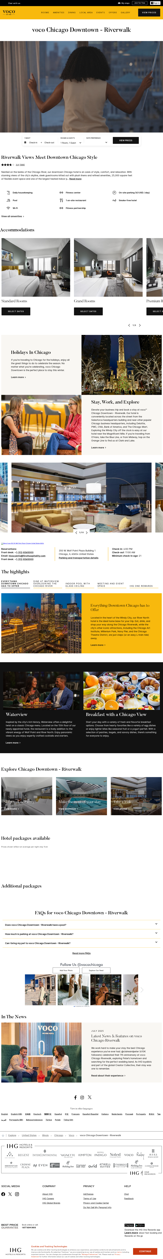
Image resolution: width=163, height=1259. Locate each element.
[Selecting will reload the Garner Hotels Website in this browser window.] (81, 1165)
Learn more (97, 645)
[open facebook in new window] (74, 1097)
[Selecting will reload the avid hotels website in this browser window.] (92, 1165)
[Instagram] (17, 1194)
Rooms (45, 12)
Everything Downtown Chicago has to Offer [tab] (15, 583)
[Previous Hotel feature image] (76, 532)
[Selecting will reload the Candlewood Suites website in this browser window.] (151, 1165)
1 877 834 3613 (29, 1227)
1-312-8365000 (24, 552)
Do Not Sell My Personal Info (97, 1207)
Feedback (129, 1198)
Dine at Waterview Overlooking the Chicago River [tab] (46, 583)
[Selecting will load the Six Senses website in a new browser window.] (10, 1154)
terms (119, 1252)
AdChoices (88, 1194)
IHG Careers (48, 1198)
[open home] (4, 1135)
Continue (145, 1251)
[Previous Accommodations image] (129, 325)
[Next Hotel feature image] (86, 532)
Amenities (58, 12)
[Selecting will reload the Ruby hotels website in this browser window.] (140, 1154)
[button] (155, 3)
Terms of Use (89, 1198)
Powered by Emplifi (82, 1006)
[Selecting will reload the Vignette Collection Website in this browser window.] (67, 1154)
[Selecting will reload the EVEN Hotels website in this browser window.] (40, 1165)
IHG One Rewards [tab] (141, 586)
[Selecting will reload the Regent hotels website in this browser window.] (23, 1154)
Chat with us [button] (14, 3)
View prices (125, 140)
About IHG (47, 1194)
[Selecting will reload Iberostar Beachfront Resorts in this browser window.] (11, 1165)
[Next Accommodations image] (139, 325)
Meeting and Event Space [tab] (111, 584)
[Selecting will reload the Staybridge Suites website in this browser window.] (120, 1165)
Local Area (86, 12)
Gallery (125, 12)
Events (101, 12)
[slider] (78, 130)
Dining (72, 12)
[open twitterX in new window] (88, 1097)
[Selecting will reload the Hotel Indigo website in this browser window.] (100, 1154)
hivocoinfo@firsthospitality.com (27, 555)
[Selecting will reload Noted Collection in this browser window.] (115, 1154)
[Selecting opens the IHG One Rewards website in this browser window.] (142, 1173)
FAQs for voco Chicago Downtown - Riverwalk (81, 913)
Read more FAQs (81, 953)
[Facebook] (3, 1194)
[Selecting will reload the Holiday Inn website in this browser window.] (68, 1165)
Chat (126, 1194)
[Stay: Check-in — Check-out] (39, 142)
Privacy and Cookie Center (96, 1203)
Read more (75, 178)
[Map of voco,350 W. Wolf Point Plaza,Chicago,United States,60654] (22, 543)
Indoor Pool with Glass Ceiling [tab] (77, 584)
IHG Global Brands (51, 1203)
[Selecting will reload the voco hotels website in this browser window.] (128, 1154)
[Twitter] (10, 1194)
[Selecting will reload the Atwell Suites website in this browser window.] (105, 1165)
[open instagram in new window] (81, 1097)
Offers (113, 12)
